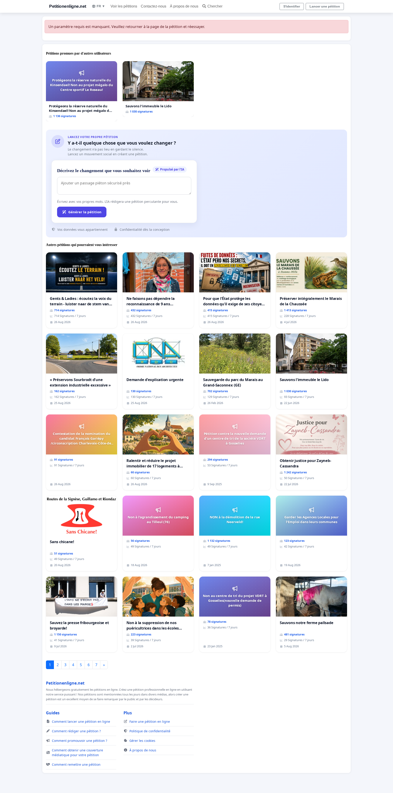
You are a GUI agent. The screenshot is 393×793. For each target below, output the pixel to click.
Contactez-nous (153, 6)
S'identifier (291, 6)
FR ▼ (101, 6)
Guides (53, 712)
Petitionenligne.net (67, 6)
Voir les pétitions (124, 6)
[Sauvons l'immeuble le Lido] (158, 89)
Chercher (214, 6)
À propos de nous (184, 6)
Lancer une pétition (325, 6)
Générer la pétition (84, 212)
